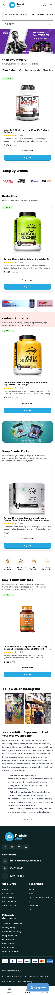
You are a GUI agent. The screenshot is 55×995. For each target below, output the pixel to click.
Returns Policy (9, 939)
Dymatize (34, 905)
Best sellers (8, 897)
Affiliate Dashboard (12, 976)
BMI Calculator (9, 901)
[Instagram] (12, 846)
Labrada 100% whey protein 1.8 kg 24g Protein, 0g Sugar (26, 131)
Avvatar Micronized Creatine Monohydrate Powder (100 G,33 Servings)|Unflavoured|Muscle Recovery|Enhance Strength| (27, 520)
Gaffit (32, 889)
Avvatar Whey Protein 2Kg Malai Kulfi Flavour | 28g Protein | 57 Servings (26, 383)
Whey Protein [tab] (9, 70)
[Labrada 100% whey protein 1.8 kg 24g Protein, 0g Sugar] (27, 102)
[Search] (49, 24)
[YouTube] (19, 846)
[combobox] (27, 24)
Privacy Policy (8, 927)
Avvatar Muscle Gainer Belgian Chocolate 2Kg (26, 259)
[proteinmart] (27, 836)
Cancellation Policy (11, 931)
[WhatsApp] (26, 846)
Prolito (32, 893)
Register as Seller (10, 951)
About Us (6, 889)
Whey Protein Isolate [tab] (29, 70)
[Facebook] (5, 846)
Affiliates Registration (36, 976)
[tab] (24, 51)
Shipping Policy (9, 935)
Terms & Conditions (12, 923)
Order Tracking (24, 981)
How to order (8, 943)
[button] (4, 5)
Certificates (8, 947)
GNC (31, 909)
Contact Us (7, 893)
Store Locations (10, 905)
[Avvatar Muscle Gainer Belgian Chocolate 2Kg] (27, 231)
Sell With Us (8, 981)
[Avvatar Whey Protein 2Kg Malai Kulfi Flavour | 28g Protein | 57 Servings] (27, 355)
